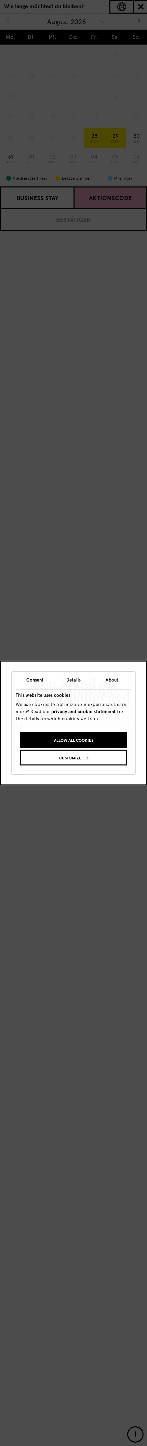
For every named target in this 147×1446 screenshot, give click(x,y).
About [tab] (112, 680)
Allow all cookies (73, 740)
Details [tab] (73, 680)
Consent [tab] (34, 680)
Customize (70, 757)
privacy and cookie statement (83, 711)
